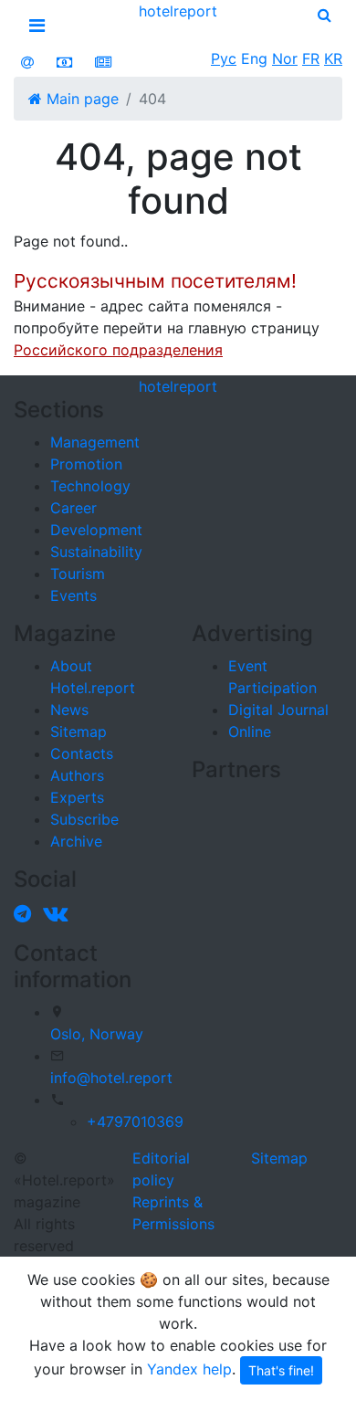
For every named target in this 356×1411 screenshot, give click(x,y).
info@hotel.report (111, 1078)
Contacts (81, 753)
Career (73, 508)
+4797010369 (135, 1121)
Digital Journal (278, 709)
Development (96, 530)
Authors (77, 775)
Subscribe (84, 819)
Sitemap (78, 731)
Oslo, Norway (96, 1034)
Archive (76, 841)
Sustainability (96, 551)
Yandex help (189, 1369)
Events (73, 595)
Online (249, 731)
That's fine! (281, 1370)
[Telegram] (26, 913)
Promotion (86, 464)
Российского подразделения (118, 350)
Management (95, 442)
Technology (90, 486)
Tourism (77, 573)
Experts (77, 797)
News (69, 709)
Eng (254, 58)
